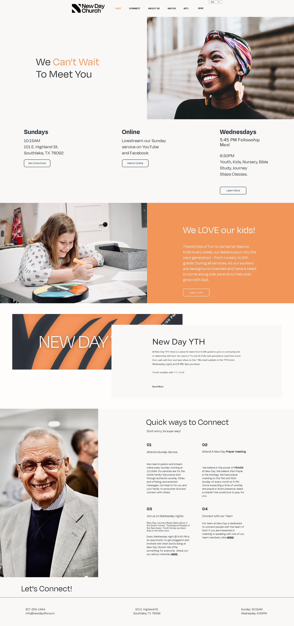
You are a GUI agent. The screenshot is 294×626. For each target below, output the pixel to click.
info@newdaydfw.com (40, 613)
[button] (37, 163)
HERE (174, 554)
